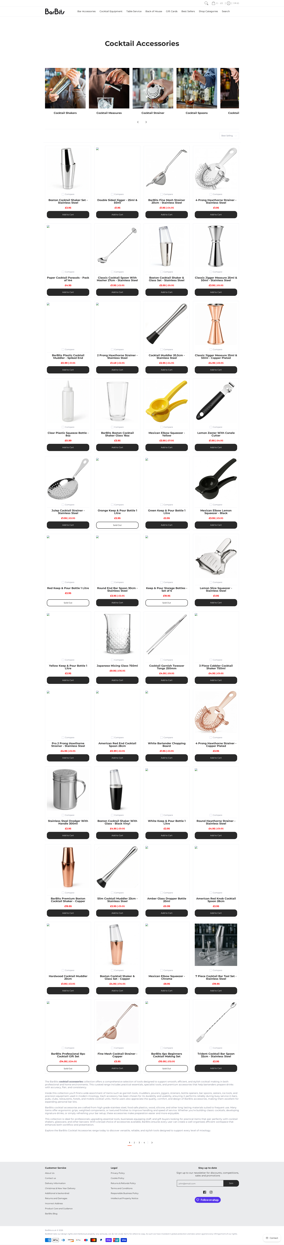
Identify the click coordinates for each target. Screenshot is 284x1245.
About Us (49, 1173)
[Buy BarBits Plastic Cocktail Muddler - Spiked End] (68, 324)
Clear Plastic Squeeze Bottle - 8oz (68, 434)
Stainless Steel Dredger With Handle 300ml (68, 822)
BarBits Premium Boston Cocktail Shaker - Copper (68, 900)
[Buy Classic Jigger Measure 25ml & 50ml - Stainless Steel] (216, 246)
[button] (204, 1192)
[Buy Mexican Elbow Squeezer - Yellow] (166, 401)
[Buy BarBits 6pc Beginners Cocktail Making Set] (166, 1022)
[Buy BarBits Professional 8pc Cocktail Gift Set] (68, 1022)
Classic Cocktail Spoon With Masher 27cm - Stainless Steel (117, 279)
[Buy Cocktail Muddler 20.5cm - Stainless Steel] (166, 324)
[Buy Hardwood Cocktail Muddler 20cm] (68, 945)
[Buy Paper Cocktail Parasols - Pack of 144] (68, 246)
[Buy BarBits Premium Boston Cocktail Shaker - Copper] (68, 867)
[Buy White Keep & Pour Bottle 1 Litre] (166, 789)
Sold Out (117, 525)
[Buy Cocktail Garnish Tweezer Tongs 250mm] (166, 634)
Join (231, 1183)
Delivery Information (55, 1183)
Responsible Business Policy (125, 1193)
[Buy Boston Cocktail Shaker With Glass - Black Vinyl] (117, 789)
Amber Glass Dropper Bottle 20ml (166, 900)
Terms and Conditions (121, 1188)
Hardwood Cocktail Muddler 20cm (68, 977)
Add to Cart (68, 214)
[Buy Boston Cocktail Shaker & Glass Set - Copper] (117, 945)
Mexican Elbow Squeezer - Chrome (167, 977)
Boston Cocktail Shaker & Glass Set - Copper (117, 977)
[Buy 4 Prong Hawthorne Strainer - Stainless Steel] (216, 169)
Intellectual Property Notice (124, 1198)
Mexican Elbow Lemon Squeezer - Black (216, 512)
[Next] (146, 122)
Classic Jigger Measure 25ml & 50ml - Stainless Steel (216, 279)
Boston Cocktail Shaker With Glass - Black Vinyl (117, 822)
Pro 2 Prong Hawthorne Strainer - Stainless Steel (68, 745)
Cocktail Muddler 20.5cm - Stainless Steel (167, 356)
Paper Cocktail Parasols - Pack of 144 (68, 279)
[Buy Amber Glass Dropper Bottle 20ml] (166, 867)
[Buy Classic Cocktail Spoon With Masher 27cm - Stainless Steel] (117, 246)
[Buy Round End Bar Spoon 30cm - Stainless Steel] (117, 557)
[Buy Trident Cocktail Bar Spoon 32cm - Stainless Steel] (216, 1022)
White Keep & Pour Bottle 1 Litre (167, 822)
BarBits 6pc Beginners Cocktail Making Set (166, 1055)
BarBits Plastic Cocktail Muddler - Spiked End (68, 356)
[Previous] (138, 122)
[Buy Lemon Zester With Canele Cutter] (216, 401)
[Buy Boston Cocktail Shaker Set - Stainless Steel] (68, 169)
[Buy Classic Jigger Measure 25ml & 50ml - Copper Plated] (216, 324)
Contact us (50, 1178)
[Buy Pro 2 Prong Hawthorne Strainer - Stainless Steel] (68, 712)
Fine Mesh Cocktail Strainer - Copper (117, 1055)
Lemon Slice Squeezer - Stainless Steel (216, 589)
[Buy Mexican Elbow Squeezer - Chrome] (166, 945)
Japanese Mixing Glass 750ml (117, 665)
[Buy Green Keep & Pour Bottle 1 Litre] (166, 479)
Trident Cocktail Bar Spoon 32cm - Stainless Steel (216, 1055)
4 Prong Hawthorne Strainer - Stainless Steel (216, 201)
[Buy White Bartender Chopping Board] (166, 712)
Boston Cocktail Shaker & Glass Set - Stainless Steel (166, 279)
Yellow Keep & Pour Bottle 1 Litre (68, 667)
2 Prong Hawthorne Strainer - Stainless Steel (117, 356)
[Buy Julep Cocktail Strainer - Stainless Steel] (68, 479)
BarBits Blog (51, 1213)
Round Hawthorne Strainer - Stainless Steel (216, 822)
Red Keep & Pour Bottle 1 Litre (68, 588)
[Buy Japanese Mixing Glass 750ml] (117, 634)
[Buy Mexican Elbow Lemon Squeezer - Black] (216, 479)
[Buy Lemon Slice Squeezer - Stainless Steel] (216, 557)
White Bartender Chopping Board (167, 745)
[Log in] (228, 3)
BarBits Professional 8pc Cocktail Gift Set (68, 1055)
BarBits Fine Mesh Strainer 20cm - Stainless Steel (166, 201)
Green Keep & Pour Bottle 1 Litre (166, 512)
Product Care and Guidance (58, 1208)
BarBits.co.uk (50, 1230)
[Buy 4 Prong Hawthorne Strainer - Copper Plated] (216, 712)
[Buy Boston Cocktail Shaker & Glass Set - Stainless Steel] (166, 246)
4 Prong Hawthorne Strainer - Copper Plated (216, 745)
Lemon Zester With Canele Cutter (216, 434)
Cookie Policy (117, 1178)
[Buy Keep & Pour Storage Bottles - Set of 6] (166, 557)
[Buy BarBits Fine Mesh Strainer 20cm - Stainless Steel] (166, 169)
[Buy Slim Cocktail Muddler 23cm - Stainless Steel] (117, 867)
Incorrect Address (54, 1203)
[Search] (206, 3)
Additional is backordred (57, 1193)
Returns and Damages (56, 1198)
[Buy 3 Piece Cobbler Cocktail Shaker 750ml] (216, 634)
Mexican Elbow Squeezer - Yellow (167, 434)
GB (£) (236, 3)
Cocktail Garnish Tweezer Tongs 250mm (166, 667)
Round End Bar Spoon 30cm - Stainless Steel (117, 589)
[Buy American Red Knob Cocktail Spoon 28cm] (216, 867)
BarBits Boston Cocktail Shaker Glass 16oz (117, 434)
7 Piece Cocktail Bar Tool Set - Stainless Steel (216, 977)
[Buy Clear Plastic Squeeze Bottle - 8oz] (68, 401)
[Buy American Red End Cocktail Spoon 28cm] (117, 712)
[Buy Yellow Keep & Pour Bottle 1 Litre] (68, 634)
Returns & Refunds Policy (123, 1183)
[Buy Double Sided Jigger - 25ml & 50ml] (117, 169)
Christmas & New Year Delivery (60, 1188)
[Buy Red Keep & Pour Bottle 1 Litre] (68, 557)
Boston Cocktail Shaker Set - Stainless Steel (68, 201)
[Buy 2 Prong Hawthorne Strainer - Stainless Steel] (117, 324)
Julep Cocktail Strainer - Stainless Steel (68, 512)
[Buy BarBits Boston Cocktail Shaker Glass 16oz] (117, 401)
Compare (69, 194)
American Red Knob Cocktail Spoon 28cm (216, 900)
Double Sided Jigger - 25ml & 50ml (117, 201)
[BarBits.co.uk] (55, 11)
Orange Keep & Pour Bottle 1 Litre (117, 512)
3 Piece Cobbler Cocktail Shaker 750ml (216, 667)
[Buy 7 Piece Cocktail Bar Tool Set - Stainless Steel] (216, 945)
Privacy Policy (118, 1173)
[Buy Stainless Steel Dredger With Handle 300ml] (68, 789)
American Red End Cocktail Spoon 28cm (117, 745)
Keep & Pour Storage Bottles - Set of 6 (166, 589)
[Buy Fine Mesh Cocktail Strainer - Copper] (117, 1022)
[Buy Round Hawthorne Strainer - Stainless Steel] (216, 789)
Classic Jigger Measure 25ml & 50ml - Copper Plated (216, 356)
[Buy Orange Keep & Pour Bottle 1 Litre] (117, 479)
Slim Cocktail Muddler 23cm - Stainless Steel (117, 900)
